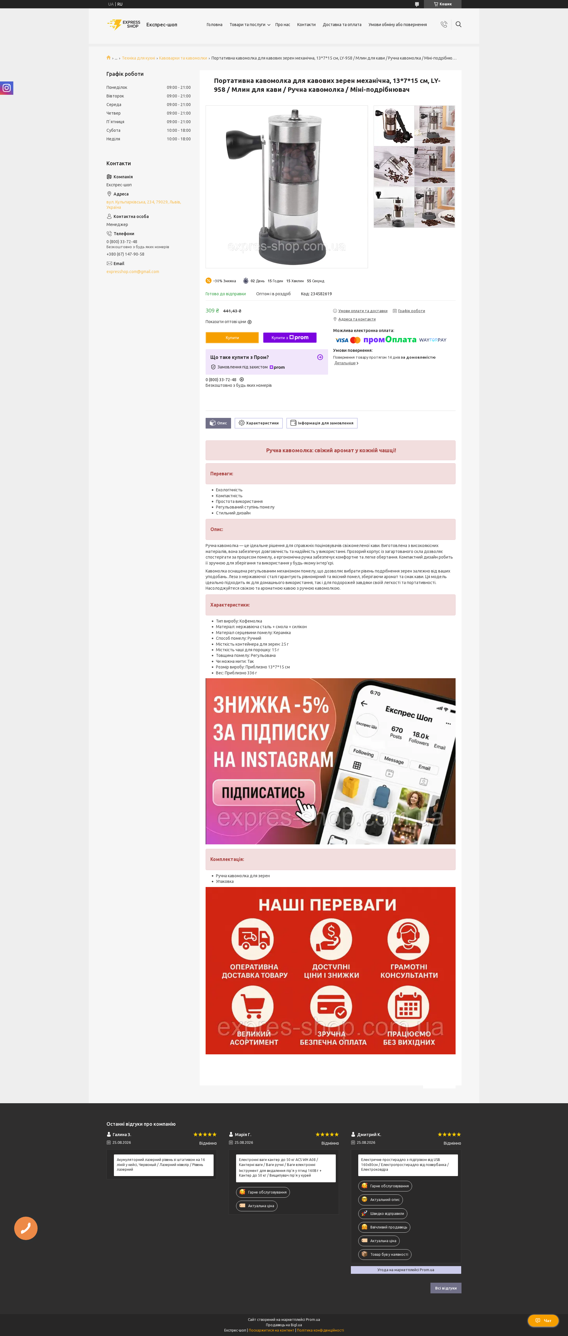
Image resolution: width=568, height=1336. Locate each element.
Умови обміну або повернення (398, 24)
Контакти (306, 24)
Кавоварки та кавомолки (183, 58)
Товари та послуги (247, 24)
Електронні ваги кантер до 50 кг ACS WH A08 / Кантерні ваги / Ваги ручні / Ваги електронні (278, 1162)
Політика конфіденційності (320, 1330)
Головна (214, 24)
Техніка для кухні (138, 58)
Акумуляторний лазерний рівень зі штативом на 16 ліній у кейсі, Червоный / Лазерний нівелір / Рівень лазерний (161, 1164)
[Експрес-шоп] (124, 24)
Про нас (282, 24)
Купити (232, 337)
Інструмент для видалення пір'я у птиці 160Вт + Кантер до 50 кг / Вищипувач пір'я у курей (280, 1173)
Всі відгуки (446, 1288)
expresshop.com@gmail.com (132, 271)
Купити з (280, 337)
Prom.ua (313, 1319)
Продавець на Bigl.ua (284, 1325)
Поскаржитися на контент (271, 1330)
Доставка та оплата (342, 24)
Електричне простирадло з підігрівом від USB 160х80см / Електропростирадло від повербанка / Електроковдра (405, 1164)
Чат (547, 1320)
